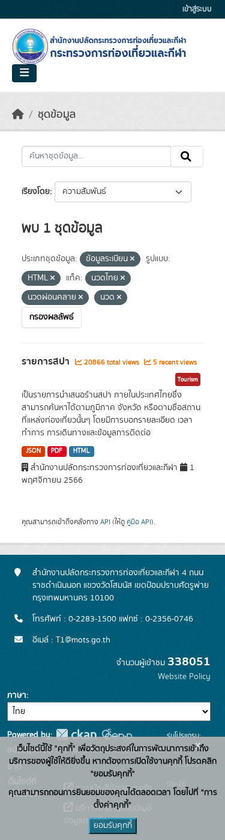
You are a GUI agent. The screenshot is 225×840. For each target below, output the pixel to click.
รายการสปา (47, 361)
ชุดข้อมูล (57, 114)
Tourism (188, 379)
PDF (56, 451)
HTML (81, 451)
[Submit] (186, 157)
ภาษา (16, 695)
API (105, 521)
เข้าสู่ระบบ (197, 9)
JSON (33, 451)
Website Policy (184, 677)
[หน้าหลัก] (18, 114)
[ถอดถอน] (132, 259)
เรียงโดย (36, 192)
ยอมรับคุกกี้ (113, 826)
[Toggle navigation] (24, 73)
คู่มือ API (139, 521)
